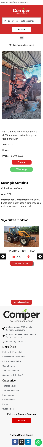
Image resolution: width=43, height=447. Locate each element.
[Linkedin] (28, 442)
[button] (22, 38)
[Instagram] (21, 442)
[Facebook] (15, 442)
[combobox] (21, 20)
